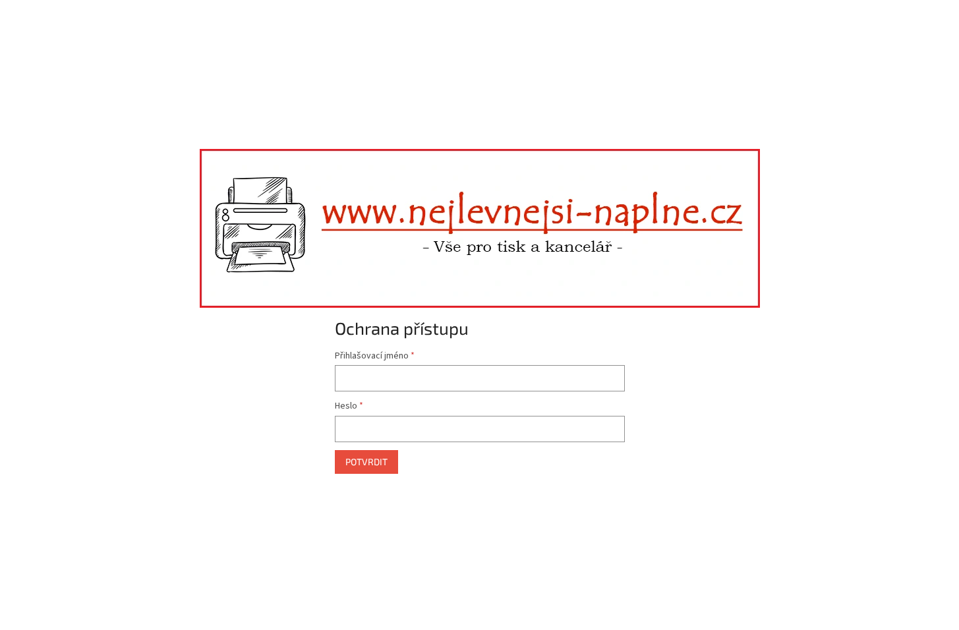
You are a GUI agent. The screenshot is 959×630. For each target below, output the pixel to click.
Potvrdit (366, 461)
